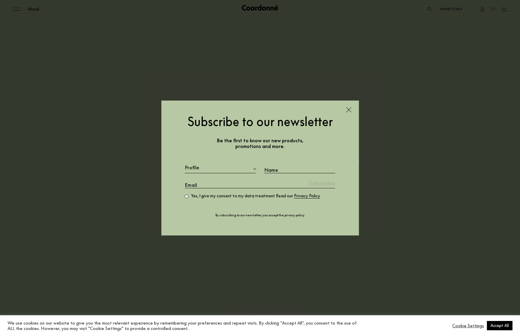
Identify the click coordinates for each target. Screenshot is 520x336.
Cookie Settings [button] (468, 325)
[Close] (348, 110)
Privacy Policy (307, 196)
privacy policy (294, 215)
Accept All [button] (500, 325)
